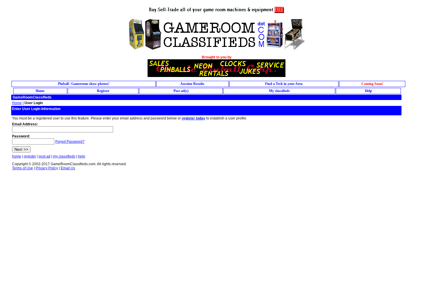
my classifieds (64, 156)
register (30, 156)
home (16, 156)
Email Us (68, 168)
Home (17, 103)
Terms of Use (22, 168)
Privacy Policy (47, 168)
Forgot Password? (70, 142)
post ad (44, 156)
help (81, 156)
